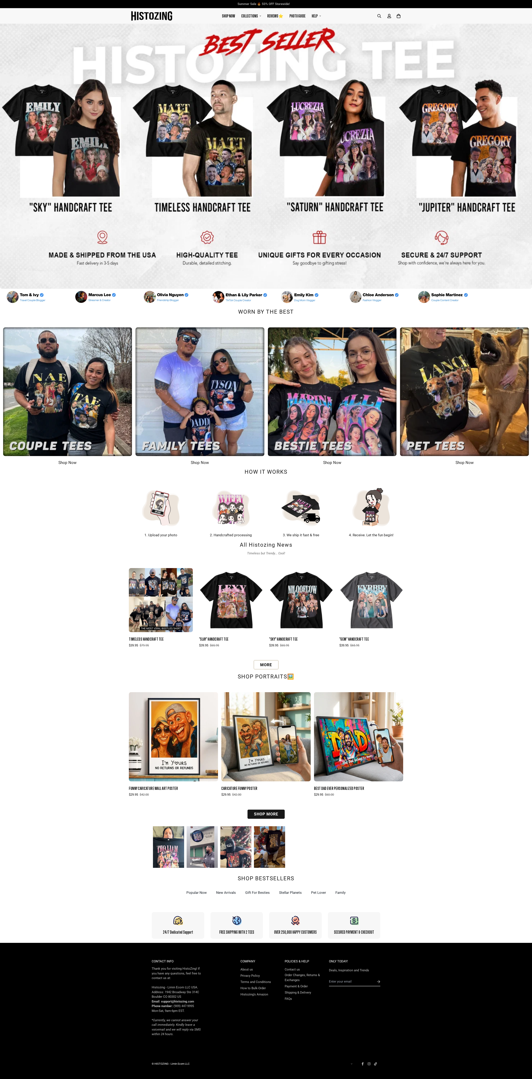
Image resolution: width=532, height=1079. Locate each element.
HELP (315, 16)
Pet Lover (318, 892)
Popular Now (196, 892)
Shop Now (67, 462)
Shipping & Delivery (298, 992)
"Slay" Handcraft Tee (214, 639)
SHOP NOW (228, 16)
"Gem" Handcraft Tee (354, 639)
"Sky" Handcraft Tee (283, 639)
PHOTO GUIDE (297, 16)
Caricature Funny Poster (239, 788)
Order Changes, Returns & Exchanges (302, 977)
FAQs (288, 999)
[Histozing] (152, 16)
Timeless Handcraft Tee (146, 639)
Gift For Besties (257, 892)
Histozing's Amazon (254, 994)
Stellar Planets (290, 892)
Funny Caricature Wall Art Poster (153, 788)
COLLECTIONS (249, 16)
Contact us (292, 969)
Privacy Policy (250, 976)
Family (340, 892)
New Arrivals (226, 892)
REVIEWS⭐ (275, 16)
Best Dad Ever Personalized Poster (339, 788)
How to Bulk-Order (253, 988)
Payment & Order (296, 986)
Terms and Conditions (255, 982)
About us (246, 969)
